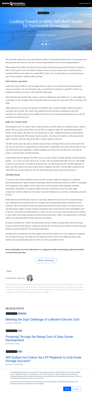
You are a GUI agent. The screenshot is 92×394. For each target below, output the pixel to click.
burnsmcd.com (84, 3)
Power (8, 271)
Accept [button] (67, 389)
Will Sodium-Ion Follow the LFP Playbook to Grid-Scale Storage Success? (43, 359)
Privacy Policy (39, 378)
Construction (22, 313)
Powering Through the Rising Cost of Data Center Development (39, 338)
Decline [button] (76, 389)
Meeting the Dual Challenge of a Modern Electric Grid (42, 319)
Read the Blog (46, 260)
